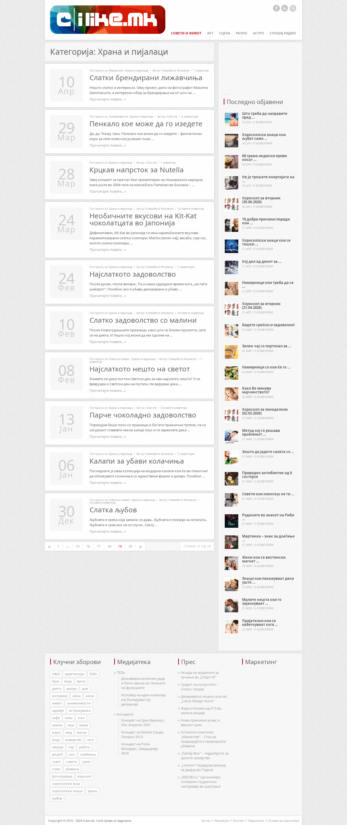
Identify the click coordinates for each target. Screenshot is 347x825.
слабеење (88, 754)
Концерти (125, 714)
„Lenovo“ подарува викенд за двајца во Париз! (203, 767)
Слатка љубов (113, 510)
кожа (69, 718)
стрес (56, 769)
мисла (82, 732)
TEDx (121, 672)
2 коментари (186, 267)
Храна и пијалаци (136, 70)
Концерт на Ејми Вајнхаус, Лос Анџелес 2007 (143, 722)
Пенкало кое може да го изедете (146, 123)
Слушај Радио (283, 33)
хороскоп (84, 776)
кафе (56, 718)
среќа (86, 761)
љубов (57, 798)
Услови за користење (283, 820)
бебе (93, 674)
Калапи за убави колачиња (136, 461)
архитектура (75, 674)
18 (109, 546)
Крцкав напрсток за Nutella (136, 169)
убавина (72, 769)
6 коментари (189, 116)
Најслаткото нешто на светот (139, 369)
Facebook (276, 8)
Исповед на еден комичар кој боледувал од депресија (143, 700)
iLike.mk (172, 116)
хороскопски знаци (67, 791)
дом (85, 688)
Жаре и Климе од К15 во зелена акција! (201, 710)
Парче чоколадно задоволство (142, 415)
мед (69, 732)
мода (56, 739)
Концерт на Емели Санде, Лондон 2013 (142, 734)
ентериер (60, 696)
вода (68, 681)
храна (92, 791)
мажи (83, 725)
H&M (56, 674)
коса (81, 718)
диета (57, 688)
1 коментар (201, 70)
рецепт (57, 754)
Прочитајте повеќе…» (107, 99)
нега (90, 739)
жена (76, 696)
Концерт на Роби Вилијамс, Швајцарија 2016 (139, 749)
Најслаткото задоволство (132, 274)
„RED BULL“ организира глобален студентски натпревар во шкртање (200, 782)
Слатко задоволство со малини (143, 320)
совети (71, 761)
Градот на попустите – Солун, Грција (199, 686)
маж (71, 725)
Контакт (239, 820)
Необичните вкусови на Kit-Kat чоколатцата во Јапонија (143, 219)
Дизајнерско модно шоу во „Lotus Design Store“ (204, 698)
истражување (80, 710)
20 (130, 546)
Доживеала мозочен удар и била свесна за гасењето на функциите (143, 683)
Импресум (221, 820)
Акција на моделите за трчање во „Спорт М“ (200, 675)
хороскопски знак (66, 783)
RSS (284, 8)
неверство (73, 739)
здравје (58, 710)
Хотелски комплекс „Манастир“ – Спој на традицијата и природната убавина (203, 739)
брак (55, 681)
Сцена (224, 33)
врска (81, 681)
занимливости (79, 703)
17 (99, 546)
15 (77, 546)
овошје (57, 747)
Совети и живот (186, 33)
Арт (210, 33)
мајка (56, 732)
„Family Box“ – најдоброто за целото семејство (205, 755)
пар (71, 747)
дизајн (71, 688)
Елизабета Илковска (175, 70)
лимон (57, 725)
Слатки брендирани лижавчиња (146, 77)
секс (71, 754)
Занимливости (118, 116)
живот (57, 703)
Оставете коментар (191, 209)
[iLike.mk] (107, 19)
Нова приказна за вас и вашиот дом (200, 722)
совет (56, 761)
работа (84, 747)
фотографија (62, 776)
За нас (205, 820)
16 (88, 546)
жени (90, 696)
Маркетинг (116, 70)
